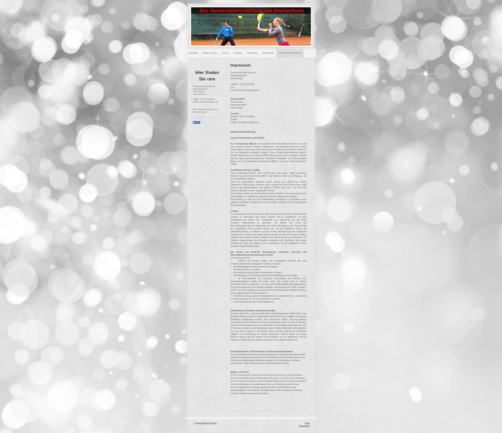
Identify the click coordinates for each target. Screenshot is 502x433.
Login (307, 423)
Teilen (197, 123)
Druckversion (201, 423)
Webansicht (304, 426)
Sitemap (213, 423)
